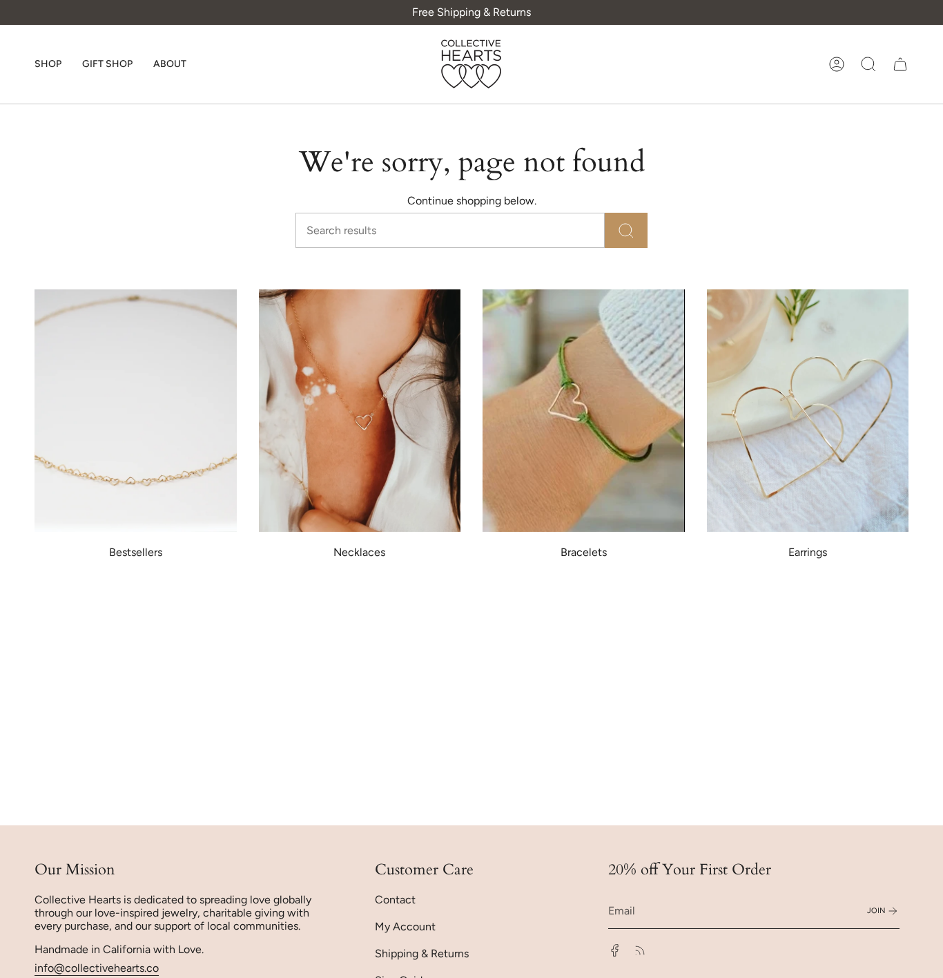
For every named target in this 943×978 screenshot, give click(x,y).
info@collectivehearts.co (97, 968)
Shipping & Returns (422, 953)
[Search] (626, 230)
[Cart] (900, 64)
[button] (48, 64)
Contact (395, 899)
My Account (405, 926)
